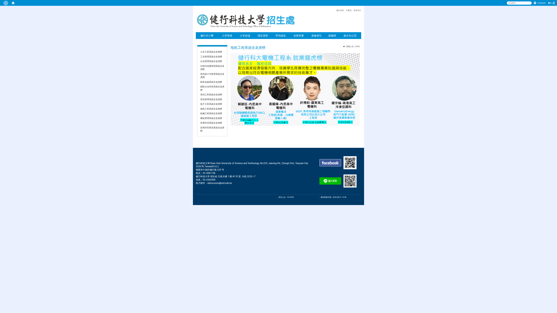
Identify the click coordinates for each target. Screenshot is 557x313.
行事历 (349, 10)
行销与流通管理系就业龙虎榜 (212, 67)
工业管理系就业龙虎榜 (211, 56)
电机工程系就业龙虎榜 (211, 108)
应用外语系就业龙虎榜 (211, 122)
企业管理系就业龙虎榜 (211, 61)
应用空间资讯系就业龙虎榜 (212, 129)
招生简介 (357, 10)
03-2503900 (209, 179)
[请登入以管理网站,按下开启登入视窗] (5, 3)
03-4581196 (209, 173)
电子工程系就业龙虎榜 (211, 103)
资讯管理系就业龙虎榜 (211, 99)
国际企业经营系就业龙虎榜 (212, 88)
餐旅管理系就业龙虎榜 (211, 118)
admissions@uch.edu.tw (219, 183)
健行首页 (340, 10)
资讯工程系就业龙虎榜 (211, 94)
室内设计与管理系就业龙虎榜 (212, 75)
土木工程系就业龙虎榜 (211, 51)
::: (335, 10)
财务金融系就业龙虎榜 (211, 81)
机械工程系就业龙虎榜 (211, 113)
